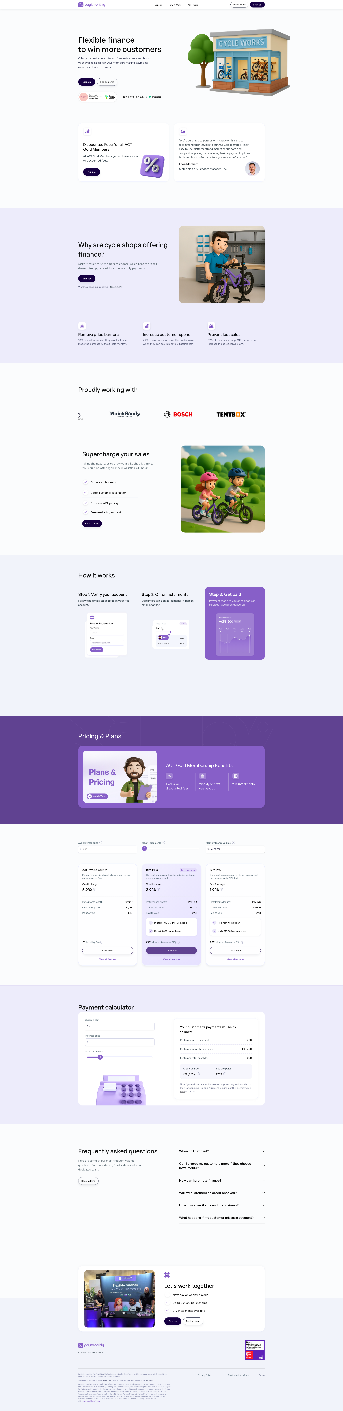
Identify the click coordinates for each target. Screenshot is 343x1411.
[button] (100, 842)
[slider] (144, 848)
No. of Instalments (94, 1051)
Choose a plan (92, 1019)
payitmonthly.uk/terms (91, 1401)
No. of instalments (151, 842)
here (182, 1091)
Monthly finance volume (218, 842)
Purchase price (92, 1035)
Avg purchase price (88, 842)
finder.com (107, 1380)
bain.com (149, 1380)
